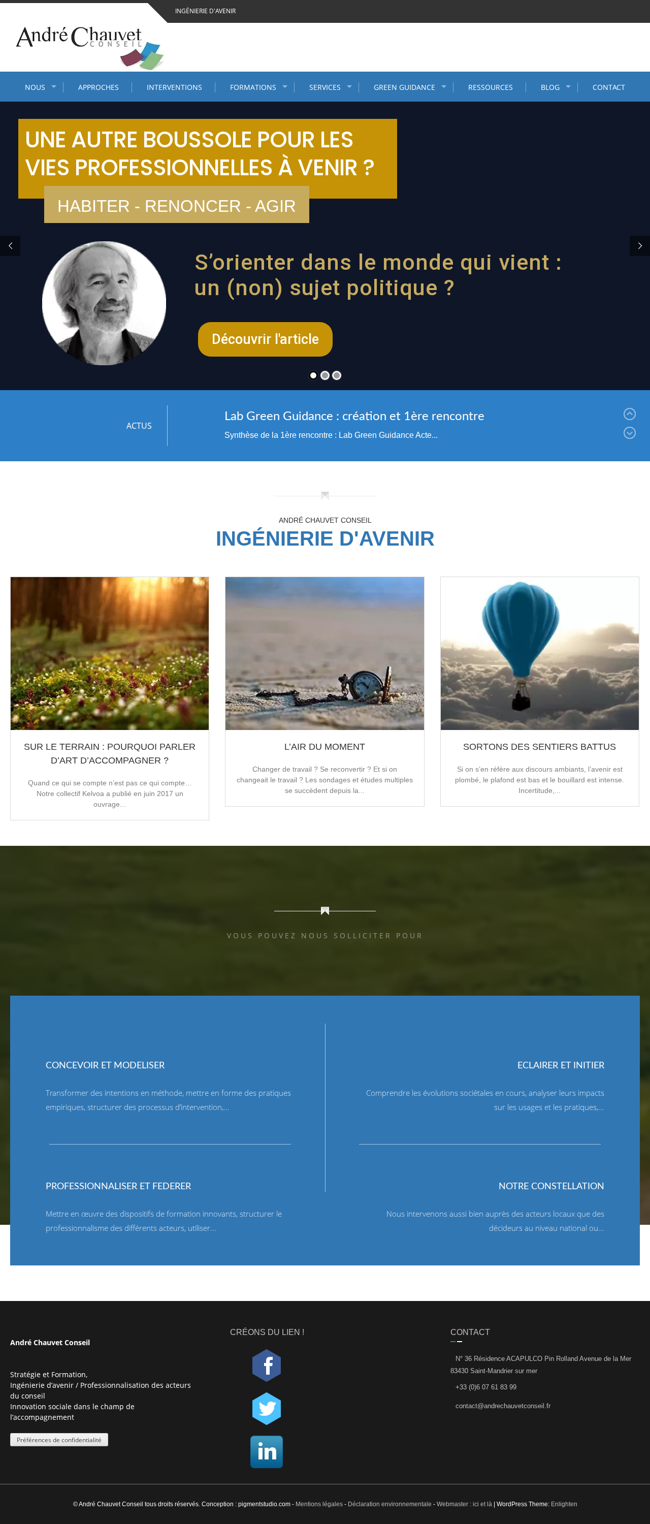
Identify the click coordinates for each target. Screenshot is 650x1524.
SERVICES (325, 87)
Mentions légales (320, 1504)
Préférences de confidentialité (59, 1440)
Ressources (490, 87)
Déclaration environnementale (390, 1504)
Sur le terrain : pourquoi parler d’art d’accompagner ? (110, 754)
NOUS (35, 87)
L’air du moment (324, 747)
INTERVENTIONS (174, 87)
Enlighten (564, 1504)
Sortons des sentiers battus (539, 747)
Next (632, 435)
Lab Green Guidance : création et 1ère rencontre (354, 416)
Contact (609, 87)
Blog (550, 87)
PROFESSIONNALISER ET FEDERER (118, 1186)
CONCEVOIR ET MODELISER (105, 1065)
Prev (632, 416)
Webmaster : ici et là (464, 1504)
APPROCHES (98, 87)
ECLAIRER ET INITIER (560, 1065)
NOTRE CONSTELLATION (551, 1186)
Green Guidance (404, 87)
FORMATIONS (253, 87)
